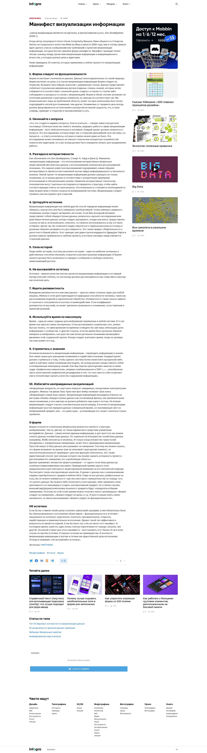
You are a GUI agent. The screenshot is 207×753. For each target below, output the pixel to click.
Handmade (98, 708)
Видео (96, 716)
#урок (60, 552)
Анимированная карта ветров (45, 636)
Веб (30, 711)
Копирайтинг (171, 716)
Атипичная (98, 711)
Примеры (56, 711)
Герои (96, 722)
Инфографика (35, 18)
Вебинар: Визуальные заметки (45, 632)
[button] (177, 3)
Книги (126, 4)
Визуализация (100, 719)
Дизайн (169, 708)
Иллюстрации (35, 713)
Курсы (97, 733)
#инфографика (37, 552)
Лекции (32, 722)
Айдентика (33, 708)
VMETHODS (47, 544)
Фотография (149, 711)
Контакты (51, 749)
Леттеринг (56, 708)
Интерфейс (171, 711)
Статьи (81, 4)
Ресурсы (111, 4)
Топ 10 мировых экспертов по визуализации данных (57, 623)
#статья (51, 552)
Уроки (96, 4)
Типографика (149, 708)
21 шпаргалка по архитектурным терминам (52, 628)
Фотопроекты (125, 713)
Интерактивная (100, 727)
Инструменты (35, 716)
